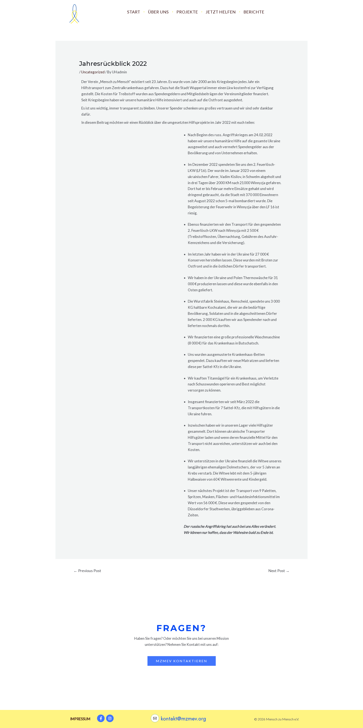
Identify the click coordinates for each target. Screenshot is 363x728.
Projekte (187, 11)
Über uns (158, 11)
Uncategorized (93, 72)
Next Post (278, 570)
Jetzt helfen (221, 11)
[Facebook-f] (101, 718)
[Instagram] (110, 718)
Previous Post (87, 570)
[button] (181, 661)
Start (133, 11)
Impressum (80, 719)
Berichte (253, 11)
